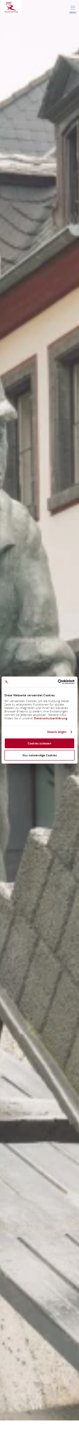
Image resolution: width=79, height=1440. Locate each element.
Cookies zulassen (39, 743)
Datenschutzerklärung (50, 718)
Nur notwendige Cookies (39, 755)
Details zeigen (57, 732)
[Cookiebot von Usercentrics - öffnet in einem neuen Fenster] (58, 681)
